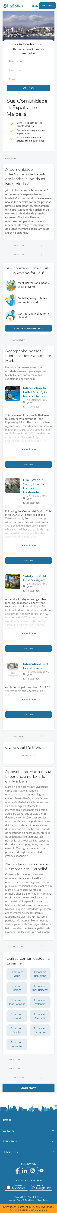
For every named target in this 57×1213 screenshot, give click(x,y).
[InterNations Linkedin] (24, 1170)
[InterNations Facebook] (16, 1170)
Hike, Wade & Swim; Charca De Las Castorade (33, 486)
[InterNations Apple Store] (16, 1187)
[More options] (49, 158)
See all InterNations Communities (28, 1210)
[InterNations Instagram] (32, 1170)
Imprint (12, 1200)
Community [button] (10, 1152)
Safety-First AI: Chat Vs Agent (35, 578)
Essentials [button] (10, 1141)
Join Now (47, 5)
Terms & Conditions (25, 1200)
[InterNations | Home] (12, 6)
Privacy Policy (42, 1200)
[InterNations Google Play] (40, 1187)
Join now (28, 87)
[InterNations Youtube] (40, 1170)
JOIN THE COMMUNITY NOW (28, 328)
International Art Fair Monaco (35, 666)
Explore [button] (8, 1130)
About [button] (7, 1120)
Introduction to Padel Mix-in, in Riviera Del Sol (35, 392)
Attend (28, 464)
